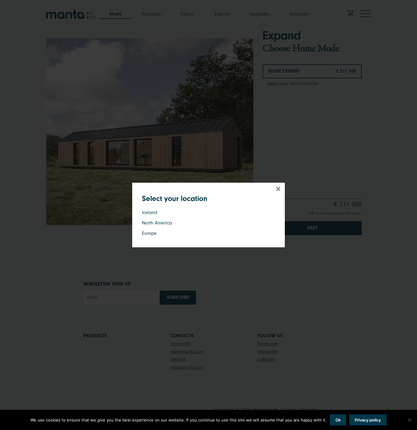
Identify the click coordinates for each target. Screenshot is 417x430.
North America (157, 223)
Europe (149, 233)
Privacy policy (368, 419)
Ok (338, 419)
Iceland (149, 212)
